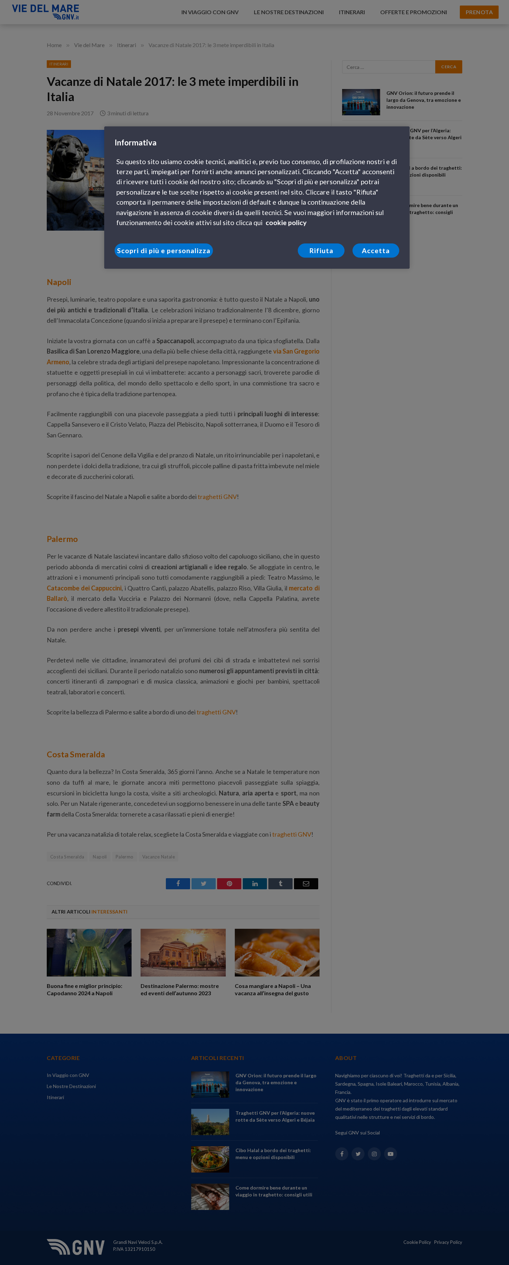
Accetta (376, 251)
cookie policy (286, 222)
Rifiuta (321, 251)
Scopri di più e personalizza (163, 251)
